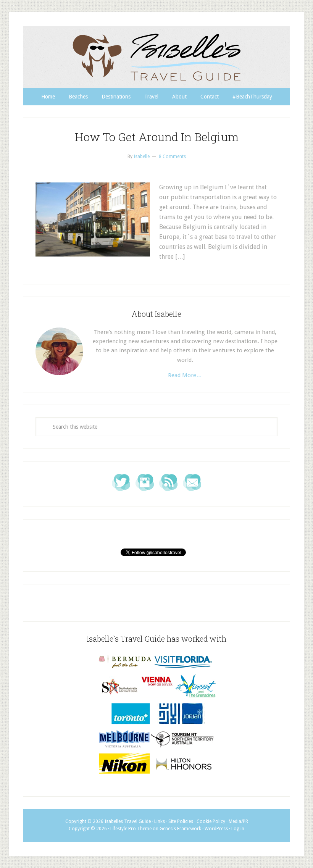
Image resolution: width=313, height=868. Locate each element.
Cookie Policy (211, 821)
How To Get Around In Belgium (157, 136)
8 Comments (172, 156)
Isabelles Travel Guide (156, 57)
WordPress (216, 828)
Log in (237, 828)
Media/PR (238, 821)
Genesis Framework (180, 828)
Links (159, 821)
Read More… (185, 375)
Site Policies (180, 821)
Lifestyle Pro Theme (131, 828)
